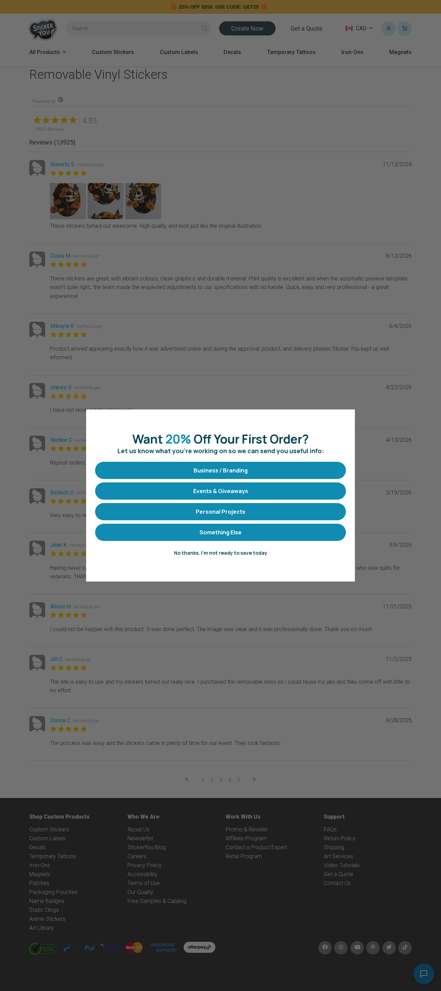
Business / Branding (221, 470)
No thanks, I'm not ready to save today (220, 553)
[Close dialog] (346, 418)
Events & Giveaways (220, 491)
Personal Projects (220, 511)
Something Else (220, 532)
